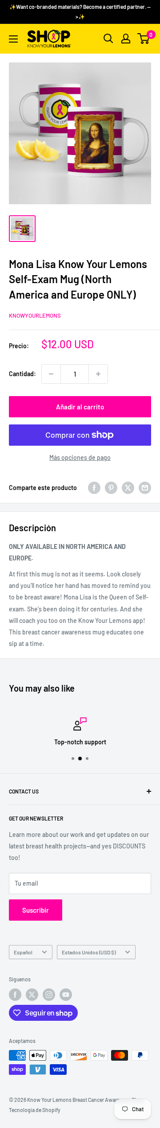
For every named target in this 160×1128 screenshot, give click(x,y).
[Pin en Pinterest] (111, 488)
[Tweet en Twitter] (128, 488)
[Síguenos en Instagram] (49, 994)
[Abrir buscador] (108, 38)
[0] (143, 38)
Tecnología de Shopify (34, 1110)
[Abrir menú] (13, 39)
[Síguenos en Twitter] (32, 994)
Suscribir (35, 910)
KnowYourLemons (35, 315)
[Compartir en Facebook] (94, 488)
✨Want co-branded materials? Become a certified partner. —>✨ (80, 11)
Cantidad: (22, 373)
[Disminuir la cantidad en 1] (51, 374)
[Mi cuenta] (125, 38)
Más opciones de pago (80, 457)
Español (23, 952)
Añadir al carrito (80, 407)
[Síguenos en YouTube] (66, 994)
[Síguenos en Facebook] (15, 994)
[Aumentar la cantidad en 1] (98, 374)
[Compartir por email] (145, 488)
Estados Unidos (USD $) (89, 952)
